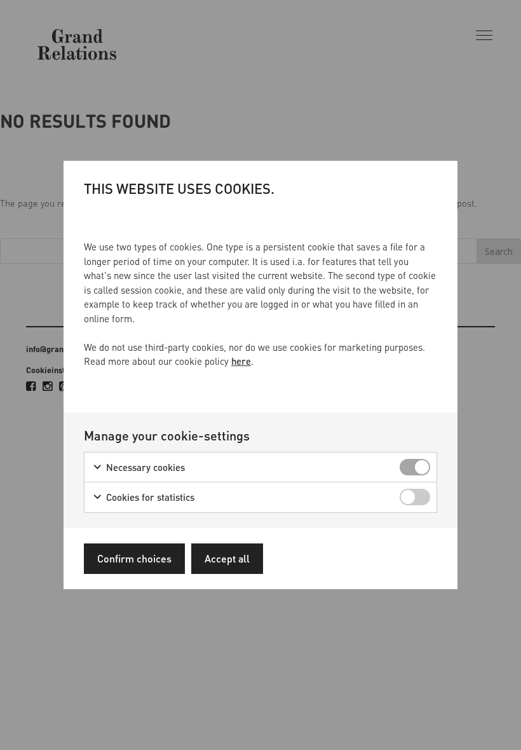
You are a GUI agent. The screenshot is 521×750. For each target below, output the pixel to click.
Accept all (227, 558)
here (241, 361)
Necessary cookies (144, 467)
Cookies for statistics (149, 497)
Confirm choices (134, 558)
